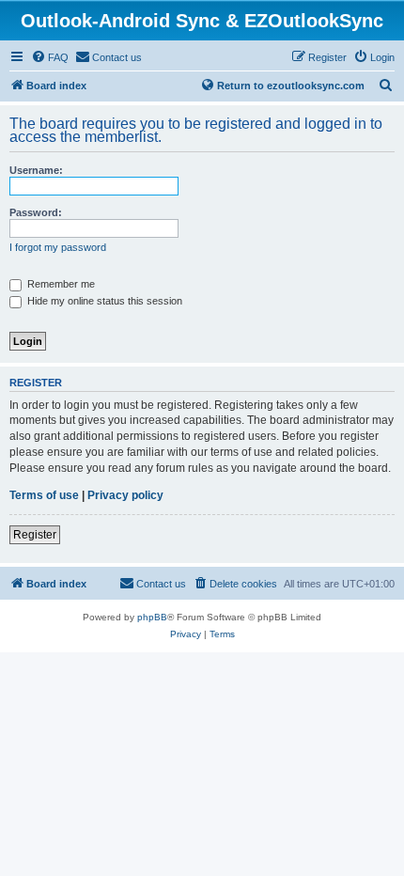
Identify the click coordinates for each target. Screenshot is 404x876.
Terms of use (44, 495)
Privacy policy (125, 495)
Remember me (59, 283)
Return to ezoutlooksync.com (291, 85)
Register (34, 534)
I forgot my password (57, 247)
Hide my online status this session (103, 300)
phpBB (152, 617)
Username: (36, 170)
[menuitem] (50, 57)
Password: (35, 212)
